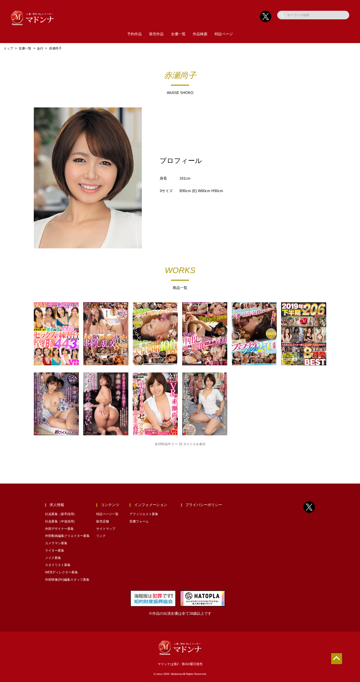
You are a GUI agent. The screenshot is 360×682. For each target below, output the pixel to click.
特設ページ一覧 (107, 514)
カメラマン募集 (56, 543)
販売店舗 (102, 521)
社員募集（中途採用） (61, 521)
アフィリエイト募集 (144, 514)
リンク (101, 536)
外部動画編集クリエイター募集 (67, 536)
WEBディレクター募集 (61, 572)
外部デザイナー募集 (59, 529)
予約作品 (134, 34)
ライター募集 (54, 550)
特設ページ (224, 34)
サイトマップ (105, 529)
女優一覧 (178, 34)
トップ (8, 48)
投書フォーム (139, 521)
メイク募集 (53, 558)
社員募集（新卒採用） (61, 514)
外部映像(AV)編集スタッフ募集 (67, 579)
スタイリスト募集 (58, 565)
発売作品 (156, 34)
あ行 (40, 48)
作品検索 (200, 34)
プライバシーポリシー (203, 505)
